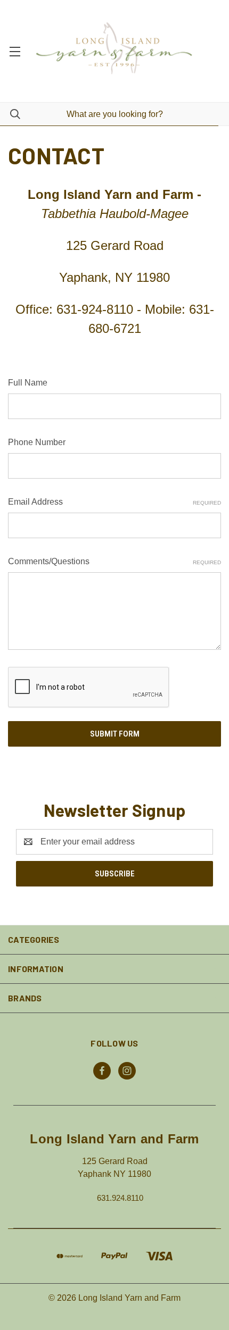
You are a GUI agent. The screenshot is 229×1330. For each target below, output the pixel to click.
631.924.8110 (120, 1197)
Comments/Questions (114, 561)
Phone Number (37, 442)
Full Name (27, 382)
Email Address (114, 501)
